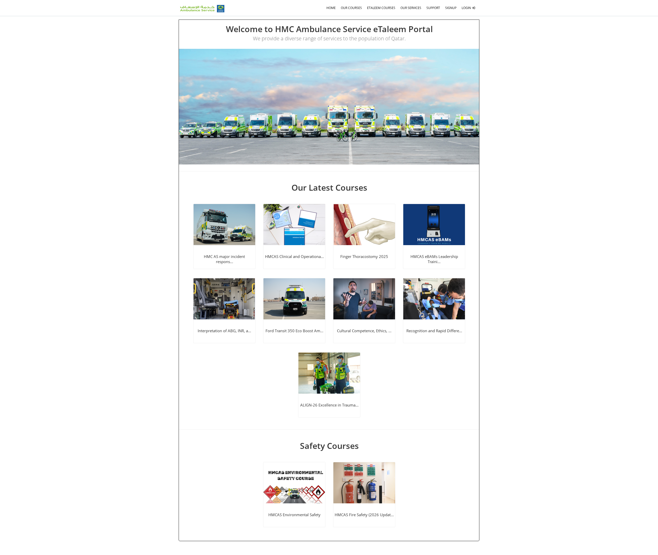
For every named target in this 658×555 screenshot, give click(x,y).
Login (467, 8)
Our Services (410, 8)
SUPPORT (433, 8)
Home (331, 8)
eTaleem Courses (381, 8)
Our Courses (351, 8)
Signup (450, 8)
